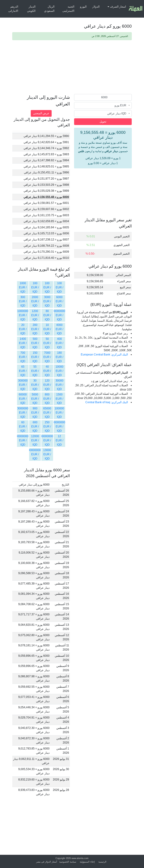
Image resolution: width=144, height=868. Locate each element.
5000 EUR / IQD (35, 398)
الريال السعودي (49, 8)
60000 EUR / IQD (23, 398)
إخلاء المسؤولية (87, 861)
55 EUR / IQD (35, 371)
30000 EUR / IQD (59, 385)
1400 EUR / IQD (23, 343)
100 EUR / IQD (59, 287)
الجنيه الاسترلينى (68, 8)
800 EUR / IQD (47, 398)
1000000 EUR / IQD (22, 315)
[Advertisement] (72, 67)
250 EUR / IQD (47, 426)
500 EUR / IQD (35, 343)
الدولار (96, 6)
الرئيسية (102, 861)
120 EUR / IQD (47, 385)
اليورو (83, 6)
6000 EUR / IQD (59, 301)
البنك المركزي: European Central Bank (104, 354)
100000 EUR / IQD (59, 412)
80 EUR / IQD (47, 315)
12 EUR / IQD (59, 440)
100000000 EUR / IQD (58, 426)
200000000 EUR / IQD (46, 440)
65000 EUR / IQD (47, 412)
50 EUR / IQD (47, 343)
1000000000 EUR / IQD (57, 315)
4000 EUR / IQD (59, 329)
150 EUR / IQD (35, 357)
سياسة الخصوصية (67, 861)
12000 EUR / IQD (35, 440)
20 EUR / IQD (23, 329)
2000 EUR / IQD (35, 301)
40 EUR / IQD (47, 371)
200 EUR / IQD (35, 329)
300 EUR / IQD (23, 301)
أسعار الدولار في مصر (46, 861)
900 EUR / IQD (35, 412)
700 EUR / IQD (23, 357)
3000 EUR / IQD (47, 301)
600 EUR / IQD (35, 426)
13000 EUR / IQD (47, 454)
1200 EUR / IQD (35, 315)
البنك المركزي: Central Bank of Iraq (106, 402)
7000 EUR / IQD (47, 357)
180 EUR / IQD (59, 357)
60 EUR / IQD (23, 426)
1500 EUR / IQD (59, 398)
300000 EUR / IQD (23, 385)
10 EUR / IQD (47, 329)
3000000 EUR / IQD (22, 412)
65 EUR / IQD (23, 371)
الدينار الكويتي (31, 8)
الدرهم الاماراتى (13, 8)
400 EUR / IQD (59, 343)
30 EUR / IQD (35, 385)
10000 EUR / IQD (59, 371)
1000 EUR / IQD (23, 287)
